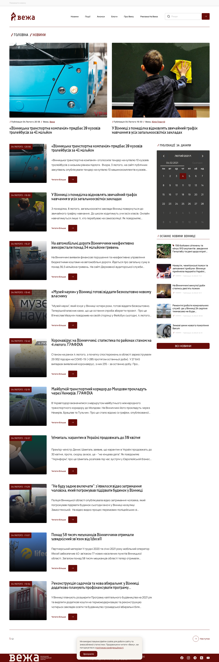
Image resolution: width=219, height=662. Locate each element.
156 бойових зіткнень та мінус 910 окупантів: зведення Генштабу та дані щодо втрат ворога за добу (190, 248)
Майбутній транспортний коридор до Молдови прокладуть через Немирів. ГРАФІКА (99, 390)
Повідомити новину (17, 3)
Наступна (205, 638)
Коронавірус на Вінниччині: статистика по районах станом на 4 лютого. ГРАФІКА (101, 342)
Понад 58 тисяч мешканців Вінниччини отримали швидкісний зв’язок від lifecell (92, 536)
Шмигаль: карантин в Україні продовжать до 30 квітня (95, 437)
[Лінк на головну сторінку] (22, 16)
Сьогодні (197, 162)
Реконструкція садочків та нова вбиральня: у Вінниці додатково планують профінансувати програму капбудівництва (95, 587)
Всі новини (183, 346)
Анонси (101, 16)
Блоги (114, 16)
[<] (163, 156)
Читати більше (58, 179)
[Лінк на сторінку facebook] (181, 657)
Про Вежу (129, 16)
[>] (202, 156)
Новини (75, 16)
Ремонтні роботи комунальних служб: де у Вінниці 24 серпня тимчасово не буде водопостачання (191, 310)
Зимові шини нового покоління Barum (191, 327)
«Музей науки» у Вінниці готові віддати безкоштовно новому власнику (101, 293)
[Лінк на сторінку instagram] (188, 657)
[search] (206, 16)
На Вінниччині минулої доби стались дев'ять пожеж (189, 287)
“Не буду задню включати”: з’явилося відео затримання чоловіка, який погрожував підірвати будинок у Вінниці (97, 488)
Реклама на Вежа (149, 16)
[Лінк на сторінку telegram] (195, 657)
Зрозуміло (88, 653)
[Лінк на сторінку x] (201, 657)
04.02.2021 (172, 162)
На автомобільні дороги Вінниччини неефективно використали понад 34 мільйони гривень (92, 245)
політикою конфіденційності (110, 647)
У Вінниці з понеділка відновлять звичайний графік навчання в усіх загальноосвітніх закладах (155, 130)
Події (87, 16)
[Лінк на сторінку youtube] (208, 657)
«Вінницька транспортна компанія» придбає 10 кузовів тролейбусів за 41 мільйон (54, 130)
